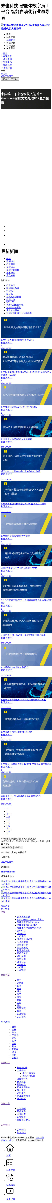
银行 (19, 986)
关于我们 (7, 68)
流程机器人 (22, 948)
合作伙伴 (21, 1070)
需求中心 (21, 931)
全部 (14, 1027)
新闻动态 (7, 65)
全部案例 (21, 1108)
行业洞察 (21, 1117)
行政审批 (21, 1014)
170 (8, 816)
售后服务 (21, 1090)
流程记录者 (22, 953)
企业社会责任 (23, 1120)
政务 (14, 1029)
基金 (19, 991)
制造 (19, 994)
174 (8, 826)
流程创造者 (22, 945)
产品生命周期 (23, 1096)
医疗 (19, 1003)
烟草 (19, 1011)
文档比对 (21, 967)
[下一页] (28, 833)
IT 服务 (15, 1035)
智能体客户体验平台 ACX (29, 928)
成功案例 (7, 59)
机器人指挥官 (23, 950)
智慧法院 (21, 1008)
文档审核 (21, 970)
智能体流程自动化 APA (28, 922)
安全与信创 (22, 942)
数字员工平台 (23, 917)
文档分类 (21, 964)
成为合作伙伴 (28, 1076)
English (4, 74)
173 (8, 824)
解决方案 (7, 56)
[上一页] (28, 809)
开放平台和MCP (24, 939)
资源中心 (7, 62)
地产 (19, 1005)
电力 (19, 980)
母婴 (14, 1055)
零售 (19, 997)
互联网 (15, 1049)
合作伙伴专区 (28, 1073)
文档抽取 (21, 962)
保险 (19, 988)
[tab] (26, 53)
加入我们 (21, 1132)
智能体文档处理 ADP (27, 925)
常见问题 (21, 1098)
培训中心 (21, 1084)
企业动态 (21, 1114)
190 (8, 831)
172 (8, 821)
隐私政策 (5, 906)
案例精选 (21, 1111)
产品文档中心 (23, 1087)
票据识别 (21, 959)
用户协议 (5, 909)
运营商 (20, 983)
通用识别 (21, 956)
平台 (5, 53)
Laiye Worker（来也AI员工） (30, 919)
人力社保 (21, 1017)
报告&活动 (22, 1067)
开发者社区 (22, 1079)
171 (8, 819)
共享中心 (21, 933)
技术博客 (21, 1082)
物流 (19, 1000)
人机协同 (21, 936)
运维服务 (21, 1093)
